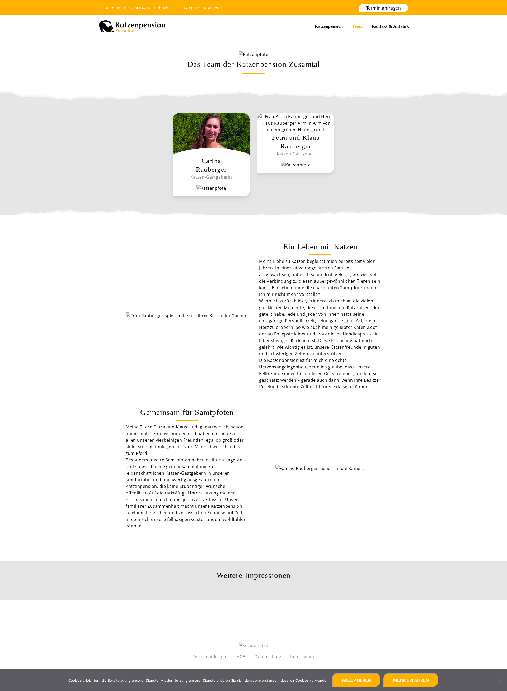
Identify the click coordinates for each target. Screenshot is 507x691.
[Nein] (500, 680)
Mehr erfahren (411, 680)
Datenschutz (268, 657)
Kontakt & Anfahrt (390, 26)
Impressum (302, 657)
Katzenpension (329, 26)
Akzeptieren (356, 680)
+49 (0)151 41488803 (202, 7)
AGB (241, 657)
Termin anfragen (383, 8)
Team (357, 26)
